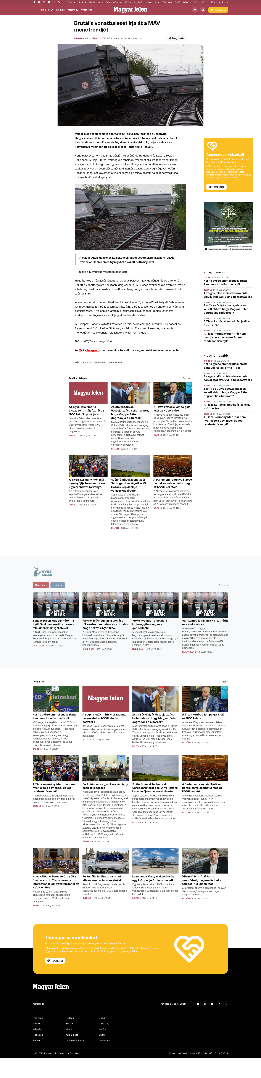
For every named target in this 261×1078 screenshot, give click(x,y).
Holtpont (70, 1018)
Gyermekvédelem (114, 2)
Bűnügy (128, 2)
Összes (186, 378)
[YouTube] (39, 2)
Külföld (92, 2)
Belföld (82, 2)
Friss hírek (38, 1018)
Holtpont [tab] (58, 585)
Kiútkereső (199, 2)
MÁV (77, 362)
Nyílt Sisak (86, 9)
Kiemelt (60, 9)
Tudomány (167, 2)
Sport (157, 2)
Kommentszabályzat (178, 1053)
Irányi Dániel (81, 38)
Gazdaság (138, 2)
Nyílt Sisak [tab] (41, 585)
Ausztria (87, 362)
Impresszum (38, 1003)
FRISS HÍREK (46, 9)
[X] (44, 2)
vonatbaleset (115, 362)
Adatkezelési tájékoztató (201, 1053)
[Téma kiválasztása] (195, 10)
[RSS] (58, 2)
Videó (100, 2)
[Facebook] (34, 2)
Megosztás (178, 38)
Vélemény (72, 2)
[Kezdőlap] (130, 10)
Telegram (92, 350)
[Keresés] (203, 10)
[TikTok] (54, 2)
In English (187, 2)
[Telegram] (49, 2)
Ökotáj (177, 2)
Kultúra (149, 2)
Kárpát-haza (72, 1035)
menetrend (100, 362)
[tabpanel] (130, 625)
